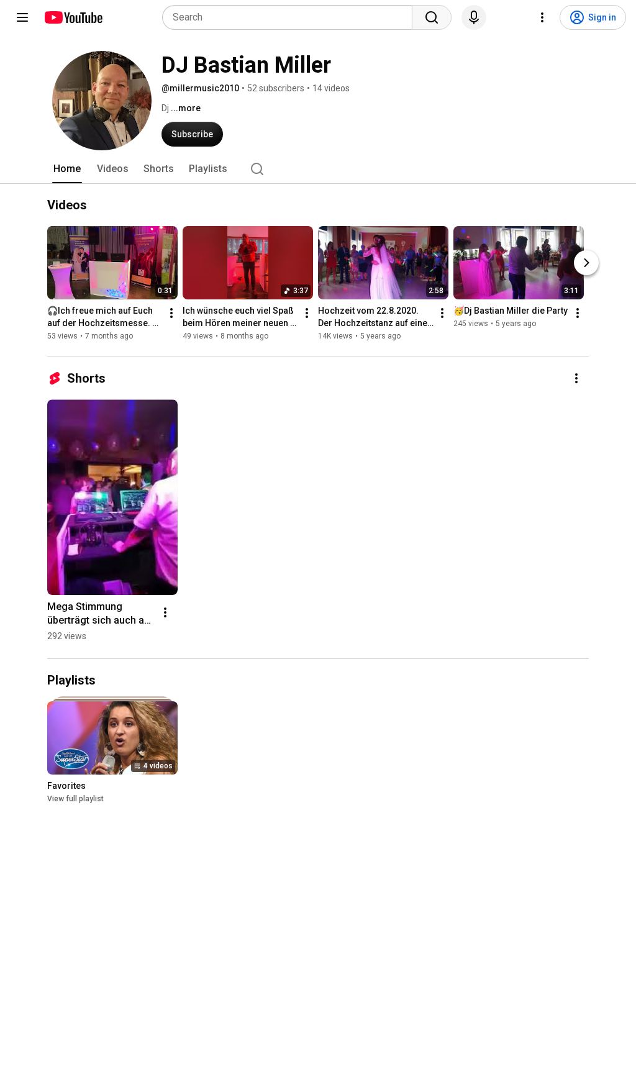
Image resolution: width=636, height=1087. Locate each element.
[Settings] (542, 17)
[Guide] (22, 17)
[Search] (432, 17)
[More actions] (171, 313)
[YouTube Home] (73, 17)
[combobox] (291, 17)
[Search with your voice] (473, 17)
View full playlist (75, 798)
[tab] (67, 169)
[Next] (586, 262)
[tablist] (318, 169)
